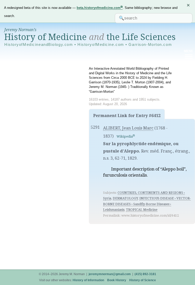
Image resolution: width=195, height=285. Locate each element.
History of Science (142, 280)
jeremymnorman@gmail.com (110, 274)
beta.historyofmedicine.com (99, 8)
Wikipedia (125, 136)
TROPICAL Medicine (141, 210)
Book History (116, 280)
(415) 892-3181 (145, 274)
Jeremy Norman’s (20, 29)
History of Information (88, 280)
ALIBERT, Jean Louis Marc (128, 128)
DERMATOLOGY (125, 198)
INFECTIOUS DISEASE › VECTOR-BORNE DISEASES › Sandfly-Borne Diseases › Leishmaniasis (147, 204)
